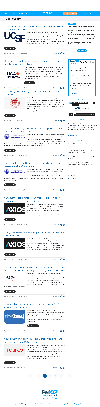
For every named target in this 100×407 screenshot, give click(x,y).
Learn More (82, 50)
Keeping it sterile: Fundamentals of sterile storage (81, 31)
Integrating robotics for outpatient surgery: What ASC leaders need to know (81, 39)
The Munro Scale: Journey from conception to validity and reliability (81, 27)
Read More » (74, 94)
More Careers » (73, 135)
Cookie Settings (49, 404)
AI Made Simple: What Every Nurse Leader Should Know (80, 174)
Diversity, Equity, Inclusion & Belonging (67, 404)
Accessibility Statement (87, 404)
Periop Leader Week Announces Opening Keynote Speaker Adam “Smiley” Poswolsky (81, 35)
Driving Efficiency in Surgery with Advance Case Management (81, 145)
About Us (27, 13)
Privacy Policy (39, 404)
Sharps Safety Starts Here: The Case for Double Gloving (81, 157)
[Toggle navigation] (5, 13)
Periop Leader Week (70, 13)
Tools (20, 13)
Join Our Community (86, 13)
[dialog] (9, 13)
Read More (9, 48)
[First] (30, 376)
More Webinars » (74, 179)
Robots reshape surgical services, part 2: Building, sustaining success (80, 43)
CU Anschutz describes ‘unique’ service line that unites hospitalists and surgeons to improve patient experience (82, 68)
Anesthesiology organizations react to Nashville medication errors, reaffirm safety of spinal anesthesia (82, 77)
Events (14, 13)
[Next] (70, 376)
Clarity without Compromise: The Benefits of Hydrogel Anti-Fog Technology (81, 151)
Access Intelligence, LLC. (14, 404)
